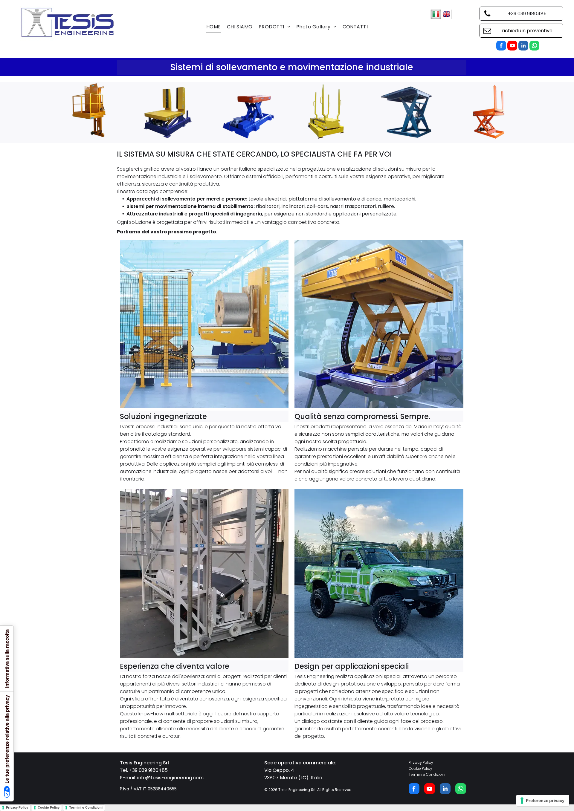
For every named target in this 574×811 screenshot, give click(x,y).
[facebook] (501, 46)
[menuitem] (213, 27)
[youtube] (512, 46)
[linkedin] (523, 46)
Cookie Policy (48, 807)
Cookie (415, 768)
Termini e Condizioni (427, 774)
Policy (427, 768)
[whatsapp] (534, 46)
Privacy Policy (421, 762)
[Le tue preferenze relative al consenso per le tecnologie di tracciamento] (542, 800)
